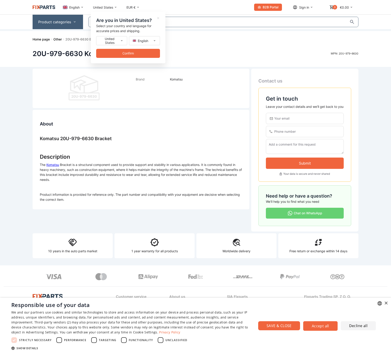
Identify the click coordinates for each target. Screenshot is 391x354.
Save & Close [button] (279, 325)
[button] (130, 348)
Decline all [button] (358, 325)
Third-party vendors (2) (52, 322)
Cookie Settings (145, 332)
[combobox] (379, 303)
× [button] (386, 303)
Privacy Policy (169, 332)
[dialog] (195, 326)
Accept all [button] (320, 325)
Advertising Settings (42, 332)
